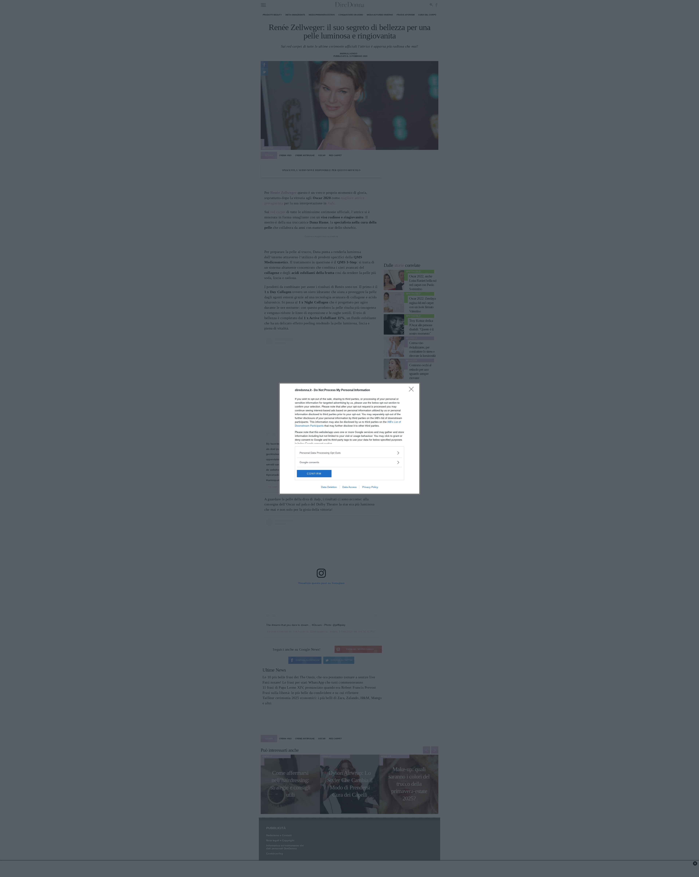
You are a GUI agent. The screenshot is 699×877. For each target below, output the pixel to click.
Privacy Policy (370, 487)
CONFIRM (314, 473)
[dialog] (349, 438)
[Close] (412, 390)
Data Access (349, 487)
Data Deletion (329, 487)
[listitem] (349, 453)
